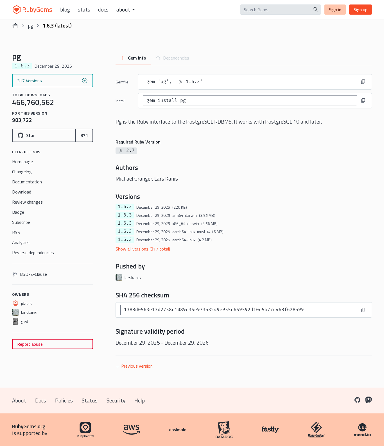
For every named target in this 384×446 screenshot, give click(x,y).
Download (21, 191)
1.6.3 (125, 207)
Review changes (27, 202)
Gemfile (122, 82)
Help (139, 400)
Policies (64, 400)
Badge (18, 212)
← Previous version (134, 366)
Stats (84, 9)
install (120, 101)
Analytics (21, 242)
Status (90, 400)
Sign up (360, 9)
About (19, 400)
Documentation (27, 181)
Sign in (335, 9)
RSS (16, 232)
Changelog (22, 171)
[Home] (15, 25)
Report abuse (30, 344)
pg (30, 25)
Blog (65, 9)
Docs (103, 9)
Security (116, 400)
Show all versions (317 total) (143, 248)
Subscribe (21, 222)
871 (84, 135)
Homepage (22, 161)
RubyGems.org (29, 426)
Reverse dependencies (33, 252)
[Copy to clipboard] (363, 82)
